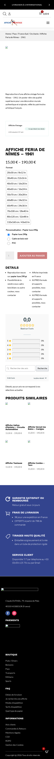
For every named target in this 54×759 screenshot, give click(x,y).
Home (8, 33)
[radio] (16, 172)
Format (9, 167)
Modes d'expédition (14, 703)
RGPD (8, 741)
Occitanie (34, 33)
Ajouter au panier (32, 255)
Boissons (9, 665)
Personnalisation (13, 230)
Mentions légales (12, 732)
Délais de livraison (13, 694)
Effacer (46, 248)
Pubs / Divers (11, 660)
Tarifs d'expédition (13, 707)
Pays (15, 33)
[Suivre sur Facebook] (7, 613)
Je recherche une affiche (16, 698)
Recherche (42, 368)
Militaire (9, 677)
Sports (8, 681)
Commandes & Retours (15, 728)
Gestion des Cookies (14, 745)
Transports (10, 673)
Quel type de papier (14, 711)
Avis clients (10, 724)
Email (37, 562)
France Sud (23, 33)
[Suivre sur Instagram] (14, 613)
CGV (7, 736)
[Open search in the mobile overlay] (4, 14)
